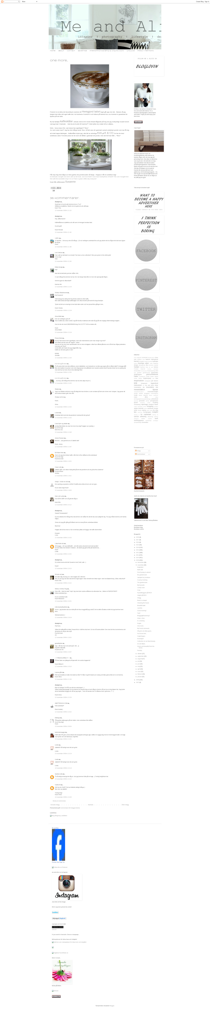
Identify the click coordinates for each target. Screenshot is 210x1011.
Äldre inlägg (125, 805)
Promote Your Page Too (58, 862)
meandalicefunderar (139, 391)
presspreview (154, 401)
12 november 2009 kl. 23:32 (63, 712)
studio (140, 410)
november (140, 565)
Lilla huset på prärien (61, 607)
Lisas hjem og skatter (61, 423)
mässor (145, 395)
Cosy (138, 590)
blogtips (141, 361)
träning (135, 414)
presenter (142, 401)
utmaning (150, 416)
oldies (156, 397)
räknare (54, 929)
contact (71, 50)
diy (147, 365)
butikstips (155, 361)
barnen (136, 361)
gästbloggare (138, 374)
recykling (155, 402)
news (135, 397)
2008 (137, 680)
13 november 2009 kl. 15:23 (63, 779)
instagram (148, 380)
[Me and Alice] (58, 860)
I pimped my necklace (143, 577)
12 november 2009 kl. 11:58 (63, 261)
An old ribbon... (141, 644)
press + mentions (146, 50)
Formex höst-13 (139, 369)
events (156, 365)
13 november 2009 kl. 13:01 (63, 739)
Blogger (112, 1006)
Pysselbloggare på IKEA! (144, 593)
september (140, 656)
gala (135, 372)
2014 (137, 547)
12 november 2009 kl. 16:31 (63, 601)
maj (138, 666)
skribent (156, 406)
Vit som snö (58, 574)
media (136, 393)
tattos (151, 410)
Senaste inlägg (55, 805)
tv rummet (146, 414)
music (140, 395)
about (61, 50)
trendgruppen (147, 412)
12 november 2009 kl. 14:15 (63, 461)
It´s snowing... (141, 621)
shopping (150, 406)
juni (138, 664)
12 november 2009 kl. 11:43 (63, 232)
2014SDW (144, 357)
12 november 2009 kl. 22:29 (63, 697)
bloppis (146, 361)
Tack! (138, 613)
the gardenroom (142, 575)
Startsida (90, 805)
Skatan (57, 389)
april (138, 669)
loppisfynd (154, 383)
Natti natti (140, 569)
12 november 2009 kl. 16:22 (63, 583)
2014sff (149, 357)
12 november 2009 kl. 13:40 (63, 432)
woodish (150, 418)
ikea (157, 378)
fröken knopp (58, 267)
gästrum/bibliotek (152, 374)
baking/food (154, 359)
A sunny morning (142, 580)
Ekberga (57, 718)
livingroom (144, 383)
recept (148, 402)
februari (139, 674)
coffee (151, 363)
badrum (148, 359)
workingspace (139, 420)
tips (135, 412)
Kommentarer (140, 454)
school (144, 406)
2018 (137, 537)
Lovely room (141, 587)
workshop (148, 420)
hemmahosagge (60, 732)
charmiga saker (143, 363)
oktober (139, 653)
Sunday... (140, 650)
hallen (136, 376)
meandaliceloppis (153, 391)
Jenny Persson (59, 438)
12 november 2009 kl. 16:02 (63, 554)
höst (153, 378)
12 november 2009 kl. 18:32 (63, 637)
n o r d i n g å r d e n (61, 363)
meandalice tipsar (146, 389)
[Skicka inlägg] (53, 190)
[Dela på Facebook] (58, 188)
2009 (137, 560)
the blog (155, 410)
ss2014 (145, 408)
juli (138, 661)
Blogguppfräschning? (143, 615)
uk (157, 414)
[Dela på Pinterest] (60, 188)
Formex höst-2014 (152, 369)
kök (135, 383)
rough (135, 406)
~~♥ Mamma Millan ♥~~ (62, 658)
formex (156, 367)
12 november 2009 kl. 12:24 (63, 287)
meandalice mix (152, 387)
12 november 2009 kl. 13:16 (63, 407)
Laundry (139, 608)
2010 (137, 557)
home (52, 50)
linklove (131, 50)
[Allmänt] (55, 991)
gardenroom (146, 372)
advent (153, 357)
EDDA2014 (150, 365)
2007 (137, 682)
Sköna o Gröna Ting (61, 589)
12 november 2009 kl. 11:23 (63, 210)
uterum (136, 416)
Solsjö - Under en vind (61, 481)
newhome (155, 395)
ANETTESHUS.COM (61, 703)
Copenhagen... (141, 636)
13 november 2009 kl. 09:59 (63, 726)
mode (135, 395)
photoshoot (154, 399)
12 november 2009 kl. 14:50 (63, 490)
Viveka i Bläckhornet (61, 292)
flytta (147, 367)
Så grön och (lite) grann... (144, 631)
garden (139, 372)
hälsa (140, 378)
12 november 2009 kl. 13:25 (63, 417)
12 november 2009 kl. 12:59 (63, 372)
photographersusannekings (142, 399)
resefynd (151, 404)
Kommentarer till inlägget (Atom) (70, 808)
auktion (139, 359)
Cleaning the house (143, 603)
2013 (137, 550)
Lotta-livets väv (59, 543)
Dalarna (155, 363)
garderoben (154, 372)
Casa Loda (58, 467)
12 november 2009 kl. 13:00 (63, 383)
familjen (136, 367)
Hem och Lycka (59, 496)
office (146, 397)
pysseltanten (58, 643)
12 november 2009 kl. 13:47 (63, 447)
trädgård (155, 412)
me (143, 385)
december (140, 562)
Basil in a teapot (142, 600)
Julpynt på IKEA (141, 595)
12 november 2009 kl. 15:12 (63, 505)
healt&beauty (142, 376)
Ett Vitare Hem (59, 452)
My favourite (140, 585)
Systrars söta (59, 774)
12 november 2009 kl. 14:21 (63, 476)
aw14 (144, 359)
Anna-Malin (58, 316)
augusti (139, 659)
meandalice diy (139, 387)
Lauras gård (58, 672)
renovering (137, 404)
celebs (135, 363)
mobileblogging (154, 393)
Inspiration (140, 567)
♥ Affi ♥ (57, 238)
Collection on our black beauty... (146, 641)
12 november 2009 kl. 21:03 (63, 679)
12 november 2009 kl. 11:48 (63, 247)
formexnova (144, 370)
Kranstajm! (140, 638)
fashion (142, 367)
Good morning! (141, 610)
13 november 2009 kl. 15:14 (63, 753)
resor (156, 404)
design (136, 365)
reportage (144, 404)
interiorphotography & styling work (107, 50)
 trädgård (138, 357)
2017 (137, 540)
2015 (137, 545)
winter (143, 418)
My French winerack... (143, 628)
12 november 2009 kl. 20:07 (63, 652)
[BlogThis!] (54, 188)
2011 (137, 555)
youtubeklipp (138, 422)
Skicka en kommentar (59, 801)
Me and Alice (55, 828)
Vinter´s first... (141, 618)
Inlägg (138, 451)
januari (139, 676)
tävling (154, 414)
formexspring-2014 (152, 370)
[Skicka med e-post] (52, 188)
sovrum (140, 408)
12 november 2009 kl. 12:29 (63, 358)
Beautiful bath (141, 605)
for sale (151, 367)
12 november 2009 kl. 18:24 (63, 617)
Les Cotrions (58, 252)
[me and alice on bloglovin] (59, 919)
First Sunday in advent (143, 572)
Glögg (139, 598)
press (147, 400)
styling (144, 410)
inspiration (139, 380)
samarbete (140, 406)
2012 (137, 552)
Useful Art (58, 785)
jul (152, 381)
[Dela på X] (56, 188)
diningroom (142, 365)
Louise (57, 412)
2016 (137, 542)
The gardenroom (142, 582)
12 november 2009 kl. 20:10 (63, 666)
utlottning (143, 416)
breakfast (150, 361)
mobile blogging (144, 393)
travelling (140, 412)
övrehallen (145, 422)
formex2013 (137, 370)
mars (139, 671)
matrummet (138, 385)
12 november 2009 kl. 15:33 (63, 537)
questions (142, 402)
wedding (156, 416)
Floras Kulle (58, 338)
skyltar (136, 408)
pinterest (136, 400)
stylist (148, 410)
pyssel (136, 402)
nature (150, 395)
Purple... (139, 623)
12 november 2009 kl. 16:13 (63, 568)
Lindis (57, 745)
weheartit (136, 418)
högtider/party (147, 378)
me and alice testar (151, 385)
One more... (140, 626)
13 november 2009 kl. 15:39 (63, 797)
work (156, 418)
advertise (82, 50)
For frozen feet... (142, 633)
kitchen (156, 381)
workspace (155, 420)
